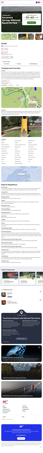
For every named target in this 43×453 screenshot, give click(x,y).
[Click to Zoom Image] (9, 37)
